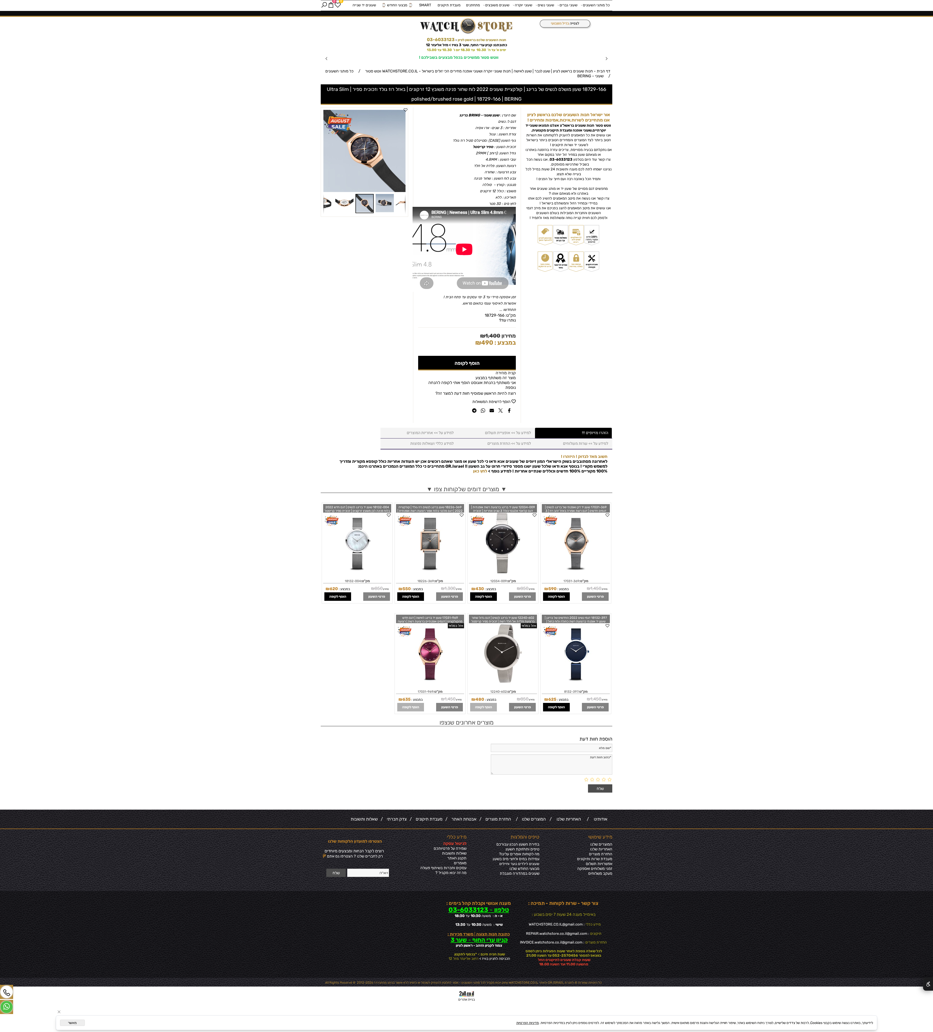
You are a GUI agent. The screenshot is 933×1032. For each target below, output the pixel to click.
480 (479, 697)
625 (552, 697)
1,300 (450, 586)
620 (334, 587)
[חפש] (324, 5)
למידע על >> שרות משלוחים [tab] (585, 442)
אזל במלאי (529, 624)
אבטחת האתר (462, 817)
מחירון (508, 334)
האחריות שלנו (568, 817)
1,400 (492, 334)
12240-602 (498, 690)
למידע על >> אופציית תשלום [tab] (508, 431)
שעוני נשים (546, 5)
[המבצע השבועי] (563, 24)
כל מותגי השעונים (596, 5)
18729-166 (494, 313)
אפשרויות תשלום (599, 862)
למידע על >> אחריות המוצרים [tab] (430, 431)
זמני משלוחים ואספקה (594, 867)
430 (479, 587)
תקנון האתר (456, 856)
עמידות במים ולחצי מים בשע (517, 857)
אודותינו (599, 817)
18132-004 (353, 579)
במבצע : (504, 340)
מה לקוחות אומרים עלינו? (519, 852)
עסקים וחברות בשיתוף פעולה (443, 866)
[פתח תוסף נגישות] (928, 984)
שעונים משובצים (497, 5)
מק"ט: (510, 313)
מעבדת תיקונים (449, 5)
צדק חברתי (396, 817)
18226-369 (425, 579)
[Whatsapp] (6, 1007)
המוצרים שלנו (533, 817)
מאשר (72, 1023)
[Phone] (6, 992)
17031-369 (571, 579)
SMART (425, 5)
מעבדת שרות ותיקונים (594, 857)
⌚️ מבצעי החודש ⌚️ (397, 5)
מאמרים (460, 861)
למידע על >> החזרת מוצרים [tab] (509, 442)
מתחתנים (473, 5)
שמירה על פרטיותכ (451, 846)
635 (407, 697)
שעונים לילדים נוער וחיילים (519, 862)
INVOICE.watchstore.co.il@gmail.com (551, 940)
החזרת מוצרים (497, 817)
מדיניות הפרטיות (527, 1023)
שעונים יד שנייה (364, 5)
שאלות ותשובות (364, 817)
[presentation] (327, 58)
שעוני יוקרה (523, 5)
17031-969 (425, 690)
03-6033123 (441, 39)
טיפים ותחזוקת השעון (522, 847)
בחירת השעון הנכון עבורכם (517, 842)
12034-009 (498, 579)
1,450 (595, 586)
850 (524, 586)
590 (552, 587)
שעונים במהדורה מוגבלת (519, 871)
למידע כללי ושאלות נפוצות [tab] (432, 442)
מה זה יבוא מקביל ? (450, 871)
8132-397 (571, 690)
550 (407, 587)
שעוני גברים (569, 5)
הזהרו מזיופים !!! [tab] (595, 431)
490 (487, 340)
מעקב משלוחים (600, 871)
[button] (401, 112)
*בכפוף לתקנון (465, 952)
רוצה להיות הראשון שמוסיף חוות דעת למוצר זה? (475, 391)
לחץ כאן (480, 469)
